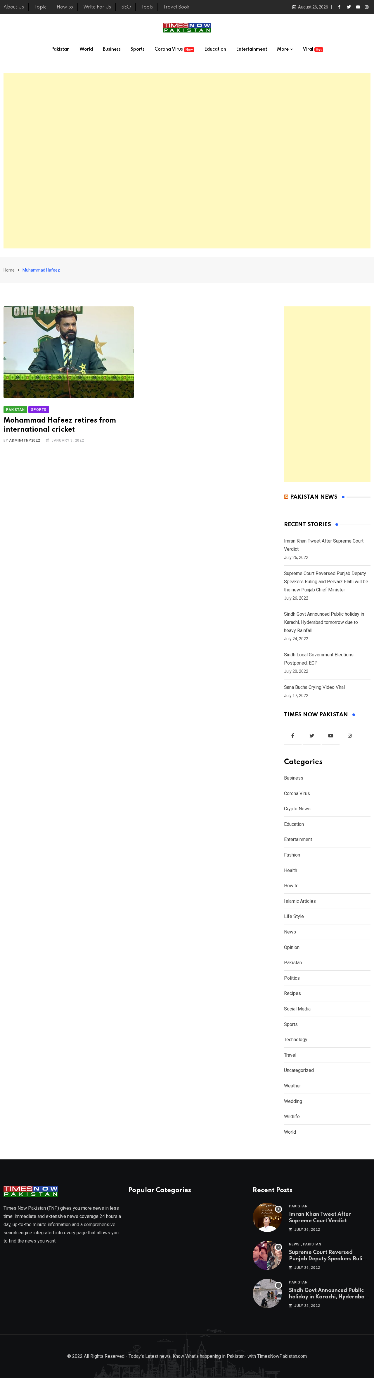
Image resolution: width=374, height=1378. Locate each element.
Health (290, 870)
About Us (14, 7)
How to (65, 7)
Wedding (293, 1101)
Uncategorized (299, 1070)
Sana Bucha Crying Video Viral (314, 687)
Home (9, 270)
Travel (290, 1055)
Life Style (294, 916)
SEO (126, 7)
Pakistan (60, 49)
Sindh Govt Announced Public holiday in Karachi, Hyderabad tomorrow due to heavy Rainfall (324, 622)
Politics (292, 978)
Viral (312, 49)
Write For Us (97, 7)
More (283, 49)
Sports (138, 49)
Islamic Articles (300, 901)
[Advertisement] (187, 160)
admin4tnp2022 (24, 440)
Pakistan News (313, 497)
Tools (147, 7)
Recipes (292, 993)
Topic (40, 7)
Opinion (291, 947)
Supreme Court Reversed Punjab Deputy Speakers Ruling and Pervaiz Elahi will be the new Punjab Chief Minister (326, 582)
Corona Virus (174, 49)
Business (112, 49)
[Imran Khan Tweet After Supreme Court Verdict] (267, 1217)
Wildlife (292, 1116)
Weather (292, 1086)
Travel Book (176, 7)
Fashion (292, 855)
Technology (295, 1039)
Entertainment (251, 49)
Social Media (297, 1009)
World (86, 49)
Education (215, 49)
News (290, 932)
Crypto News (297, 808)
